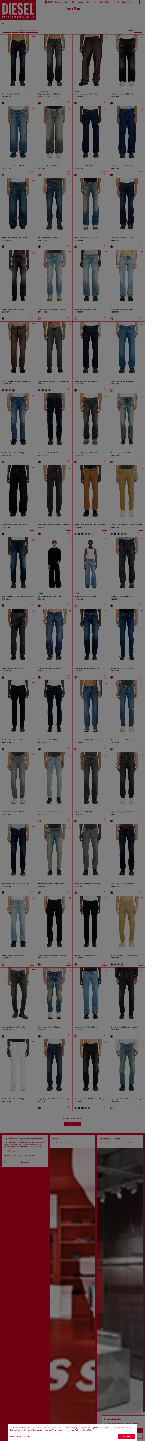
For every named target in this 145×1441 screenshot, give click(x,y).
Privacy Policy (74, 1430)
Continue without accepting (20, 1436)
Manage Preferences (53, 1430)
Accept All (126, 1436)
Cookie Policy (87, 1430)
